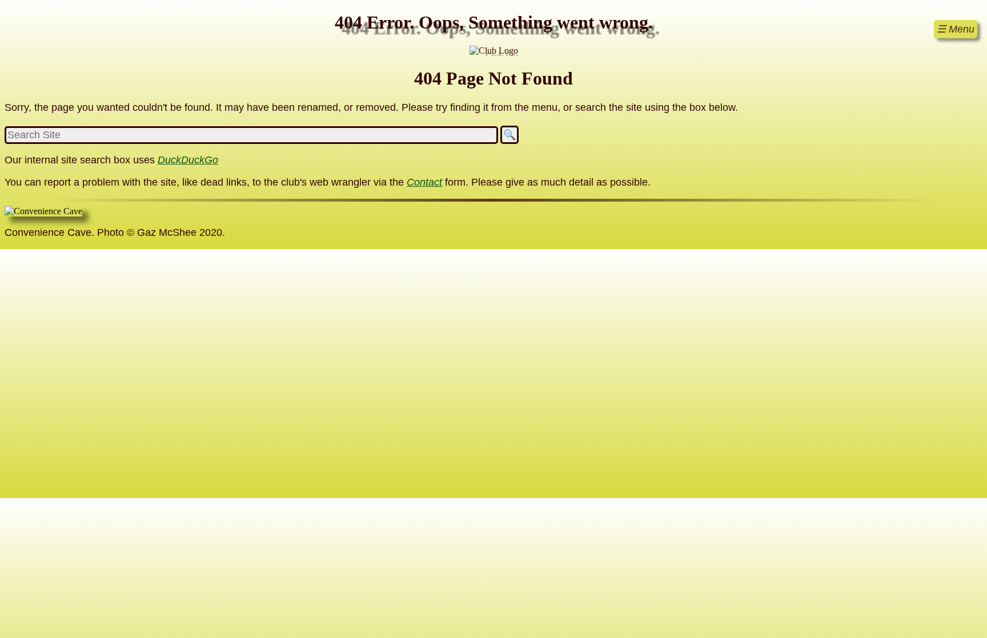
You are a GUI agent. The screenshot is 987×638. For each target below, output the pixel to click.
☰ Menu (955, 29)
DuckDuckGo (188, 160)
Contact (424, 182)
